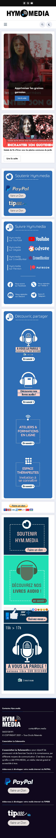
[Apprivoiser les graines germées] (28, 71)
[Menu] (5, 24)
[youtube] (31, 3)
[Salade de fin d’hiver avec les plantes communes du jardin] (28, 131)
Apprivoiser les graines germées (29, 90)
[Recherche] (42, 24)
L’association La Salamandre (16, 749)
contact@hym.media (37, 728)
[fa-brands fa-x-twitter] (28, 3)
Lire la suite (22, 98)
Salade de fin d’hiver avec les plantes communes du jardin (28, 150)
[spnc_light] (49, 25)
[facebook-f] (24, 3)
